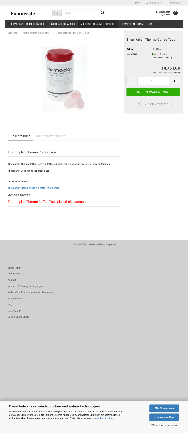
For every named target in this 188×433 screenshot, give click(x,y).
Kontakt (12, 279)
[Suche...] (102, 13)
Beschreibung (20, 136)
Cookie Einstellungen (18, 316)
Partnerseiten (15, 298)
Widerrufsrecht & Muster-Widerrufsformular (30, 292)
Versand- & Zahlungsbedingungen (25, 286)
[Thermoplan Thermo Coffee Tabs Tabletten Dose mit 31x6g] (64, 78)
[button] (137, 3)
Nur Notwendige (164, 417)
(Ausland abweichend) (162, 57)
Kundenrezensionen (50, 136)
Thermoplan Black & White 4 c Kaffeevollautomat (33, 188)
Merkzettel (174, 2)
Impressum (14, 273)
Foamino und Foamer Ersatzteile (141, 24)
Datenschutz (14, 311)
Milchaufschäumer (63, 24)
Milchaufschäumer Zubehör (97, 24)
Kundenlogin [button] (154, 2)
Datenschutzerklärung (102, 418)
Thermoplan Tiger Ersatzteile (27, 24)
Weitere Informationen (164, 425)
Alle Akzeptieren (164, 408)
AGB (10, 304)
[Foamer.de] (27, 13)
